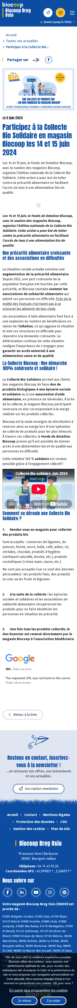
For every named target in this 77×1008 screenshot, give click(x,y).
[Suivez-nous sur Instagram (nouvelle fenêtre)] (50, 892)
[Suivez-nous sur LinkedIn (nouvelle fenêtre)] (22, 892)
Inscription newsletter (42, 789)
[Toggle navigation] (72, 14)
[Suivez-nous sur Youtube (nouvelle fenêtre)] (36, 892)
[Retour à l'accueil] (12, 5)
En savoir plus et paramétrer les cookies (38, 990)
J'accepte (53, 1000)
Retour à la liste (25, 715)
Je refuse (24, 1000)
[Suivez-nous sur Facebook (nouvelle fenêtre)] (7, 892)
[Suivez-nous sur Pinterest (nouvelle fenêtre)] (64, 892)
